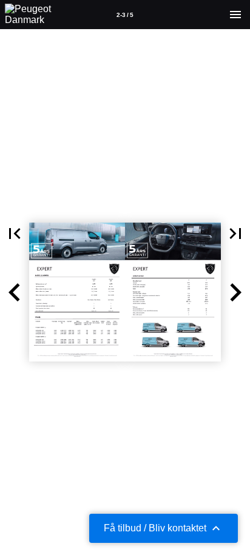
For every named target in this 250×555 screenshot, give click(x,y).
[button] (14, 233)
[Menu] (235, 14)
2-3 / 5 (125, 15)
